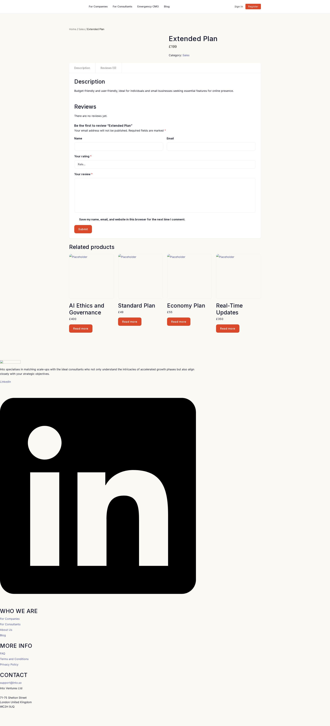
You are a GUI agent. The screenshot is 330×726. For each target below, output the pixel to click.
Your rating (83, 156)
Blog (167, 6)
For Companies (98, 6)
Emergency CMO (148, 6)
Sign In (239, 6)
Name (78, 138)
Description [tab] (82, 68)
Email (170, 138)
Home (72, 29)
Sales (82, 29)
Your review (83, 174)
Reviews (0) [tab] (108, 68)
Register (253, 6)
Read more (80, 328)
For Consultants (122, 6)
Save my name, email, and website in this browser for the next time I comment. (132, 219)
